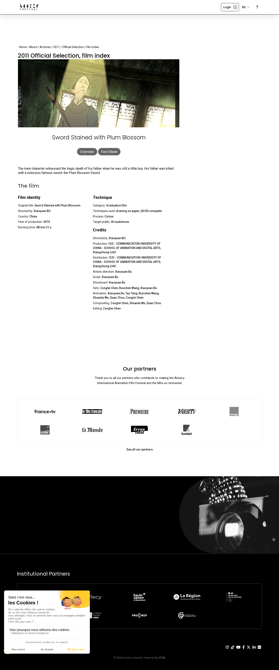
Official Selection (73, 47)
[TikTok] (232, 650)
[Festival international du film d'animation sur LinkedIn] (254, 650)
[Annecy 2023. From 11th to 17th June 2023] (29, 7)
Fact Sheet (109, 152)
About (33, 47)
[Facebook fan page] (243, 650)
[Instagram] (227, 650)
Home (23, 47)
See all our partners (139, 449)
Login (227, 7)
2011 (56, 47)
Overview (87, 152)
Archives (45, 47)
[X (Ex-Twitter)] (248, 650)
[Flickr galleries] (259, 650)
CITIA (162, 657)
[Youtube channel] (238, 650)
